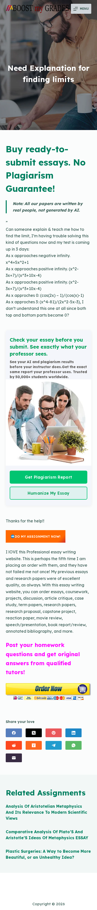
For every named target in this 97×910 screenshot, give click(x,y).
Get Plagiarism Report (48, 477)
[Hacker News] (34, 745)
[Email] (14, 757)
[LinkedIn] (73, 732)
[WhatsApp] (73, 745)
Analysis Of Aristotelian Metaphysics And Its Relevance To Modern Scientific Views (46, 812)
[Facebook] (14, 732)
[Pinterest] (54, 732)
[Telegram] (54, 745)
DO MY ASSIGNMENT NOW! (37, 536)
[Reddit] (14, 745)
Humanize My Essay (48, 493)
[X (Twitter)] (34, 732)
